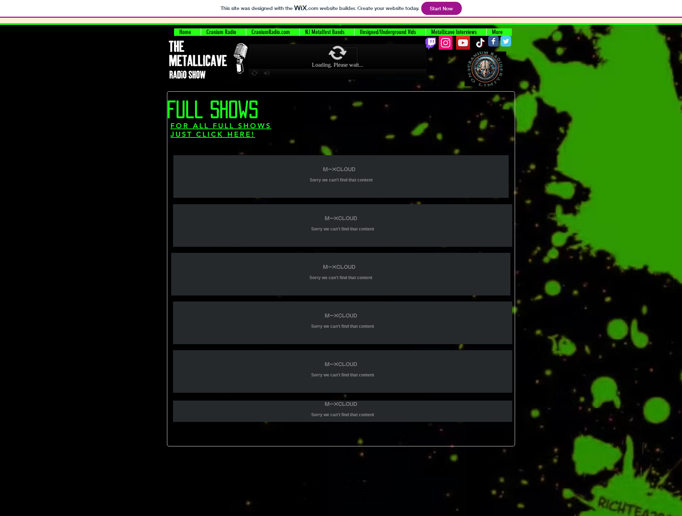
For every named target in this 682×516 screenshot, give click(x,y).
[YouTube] (463, 43)
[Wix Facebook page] (493, 41)
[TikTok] (480, 43)
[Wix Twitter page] (505, 41)
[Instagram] (446, 43)
